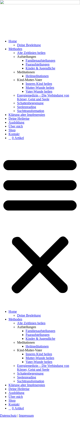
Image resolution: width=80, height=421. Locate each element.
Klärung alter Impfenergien (27, 114)
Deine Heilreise (19, 118)
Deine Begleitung (29, 45)
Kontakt (14, 134)
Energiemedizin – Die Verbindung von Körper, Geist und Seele (43, 97)
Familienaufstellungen (40, 60)
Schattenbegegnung (30, 103)
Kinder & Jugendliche (40, 68)
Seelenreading (26, 107)
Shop (12, 130)
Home (13, 41)
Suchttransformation (30, 111)
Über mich (16, 126)
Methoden (15, 49)
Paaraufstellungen (37, 64)
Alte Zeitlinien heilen (31, 53)
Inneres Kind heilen (39, 84)
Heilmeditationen (37, 76)
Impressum (26, 415)
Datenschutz (8, 415)
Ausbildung (16, 122)
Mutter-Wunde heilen (40, 87)
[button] (40, 224)
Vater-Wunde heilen (39, 91)
